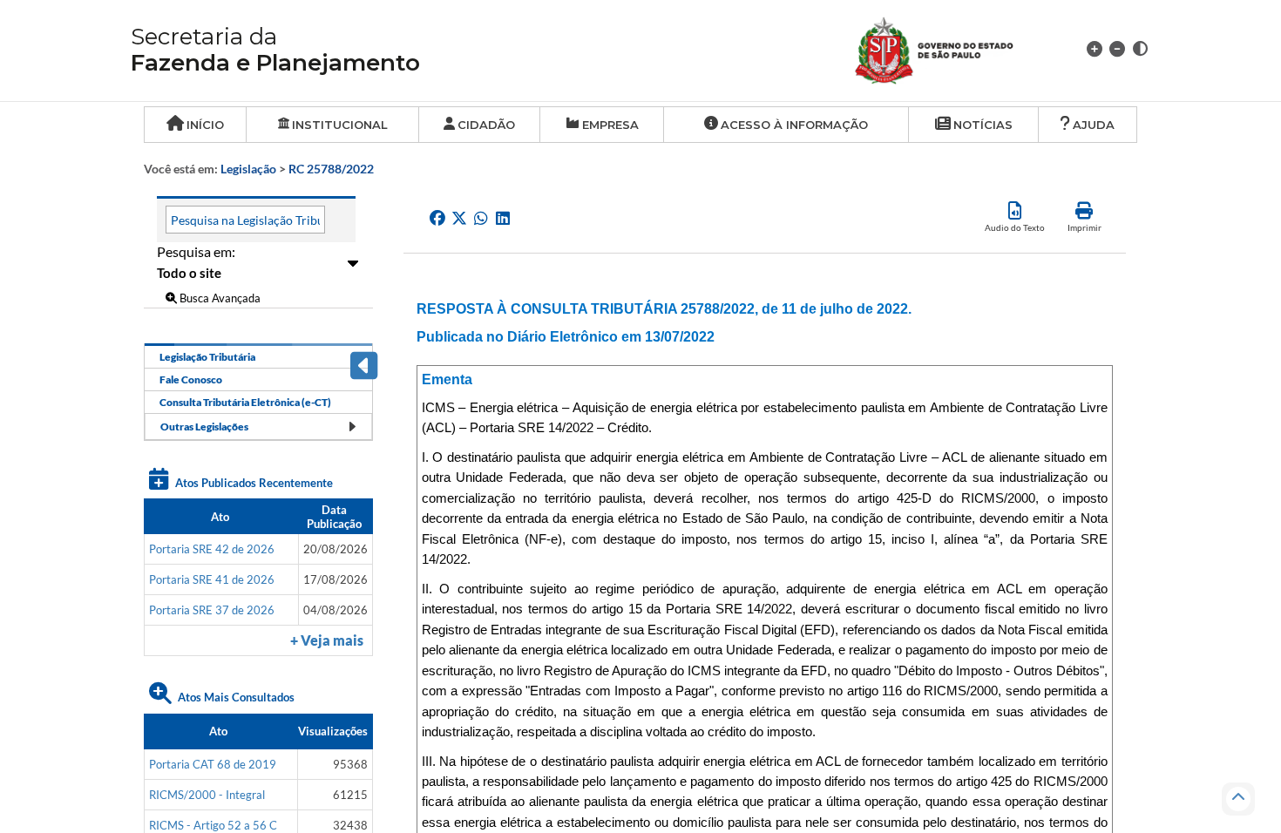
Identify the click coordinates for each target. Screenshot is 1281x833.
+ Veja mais (326, 640)
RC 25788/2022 (331, 168)
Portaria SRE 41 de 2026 (211, 579)
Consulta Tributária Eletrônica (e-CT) (245, 402)
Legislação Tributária (207, 356)
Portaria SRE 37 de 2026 (211, 610)
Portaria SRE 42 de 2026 (211, 549)
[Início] (954, 48)
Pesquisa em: (196, 251)
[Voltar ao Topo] (1238, 799)
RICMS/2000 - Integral (207, 795)
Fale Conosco (190, 379)
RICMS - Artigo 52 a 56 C (213, 825)
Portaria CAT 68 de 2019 (212, 764)
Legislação (248, 168)
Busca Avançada (219, 298)
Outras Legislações (204, 426)
